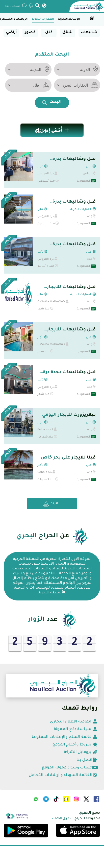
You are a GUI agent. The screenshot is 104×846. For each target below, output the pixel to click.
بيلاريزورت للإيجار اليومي (69, 415)
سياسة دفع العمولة (73, 729)
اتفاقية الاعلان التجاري (71, 722)
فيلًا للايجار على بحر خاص (68, 457)
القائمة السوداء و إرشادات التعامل (60, 775)
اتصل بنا (84, 760)
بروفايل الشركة (78, 752)
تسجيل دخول (11, 6)
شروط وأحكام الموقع (72, 745)
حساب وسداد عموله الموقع (67, 768)
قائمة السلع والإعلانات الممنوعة (62, 737)
